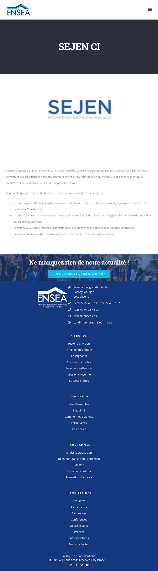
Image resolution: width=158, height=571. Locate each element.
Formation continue (79, 471)
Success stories (79, 380)
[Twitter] (81, 565)
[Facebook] (76, 565)
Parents (79, 532)
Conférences (79, 519)
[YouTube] (87, 565)
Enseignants (79, 356)
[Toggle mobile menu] (150, 9)
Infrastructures (79, 538)
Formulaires (79, 423)
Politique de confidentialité (79, 556)
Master (79, 465)
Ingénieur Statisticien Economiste (79, 459)
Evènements (79, 507)
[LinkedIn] (71, 565)
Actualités (79, 501)
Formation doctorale (79, 477)
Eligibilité (79, 410)
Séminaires (79, 513)
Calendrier (79, 429)
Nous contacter (79, 544)
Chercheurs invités (79, 362)
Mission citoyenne (79, 374)
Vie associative (79, 525)
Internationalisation (79, 368)
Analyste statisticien (79, 452)
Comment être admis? (79, 416)
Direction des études (79, 350)
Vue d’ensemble (79, 404)
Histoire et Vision (79, 343)
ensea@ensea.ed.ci (85, 316)
